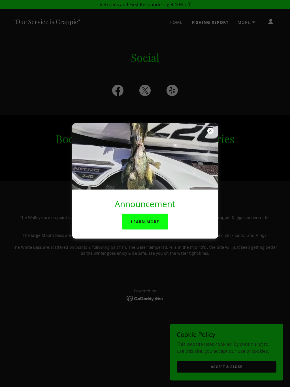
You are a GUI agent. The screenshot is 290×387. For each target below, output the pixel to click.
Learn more (145, 221)
